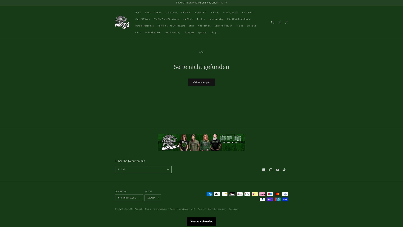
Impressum (233, 209)
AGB (193, 209)
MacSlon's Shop (128, 209)
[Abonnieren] (168, 169)
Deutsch (151, 197)
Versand (201, 209)
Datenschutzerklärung (179, 209)
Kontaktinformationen (217, 209)
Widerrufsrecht (160, 209)
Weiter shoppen (201, 82)
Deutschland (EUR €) (127, 197)
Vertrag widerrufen (201, 221)
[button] (272, 22)
